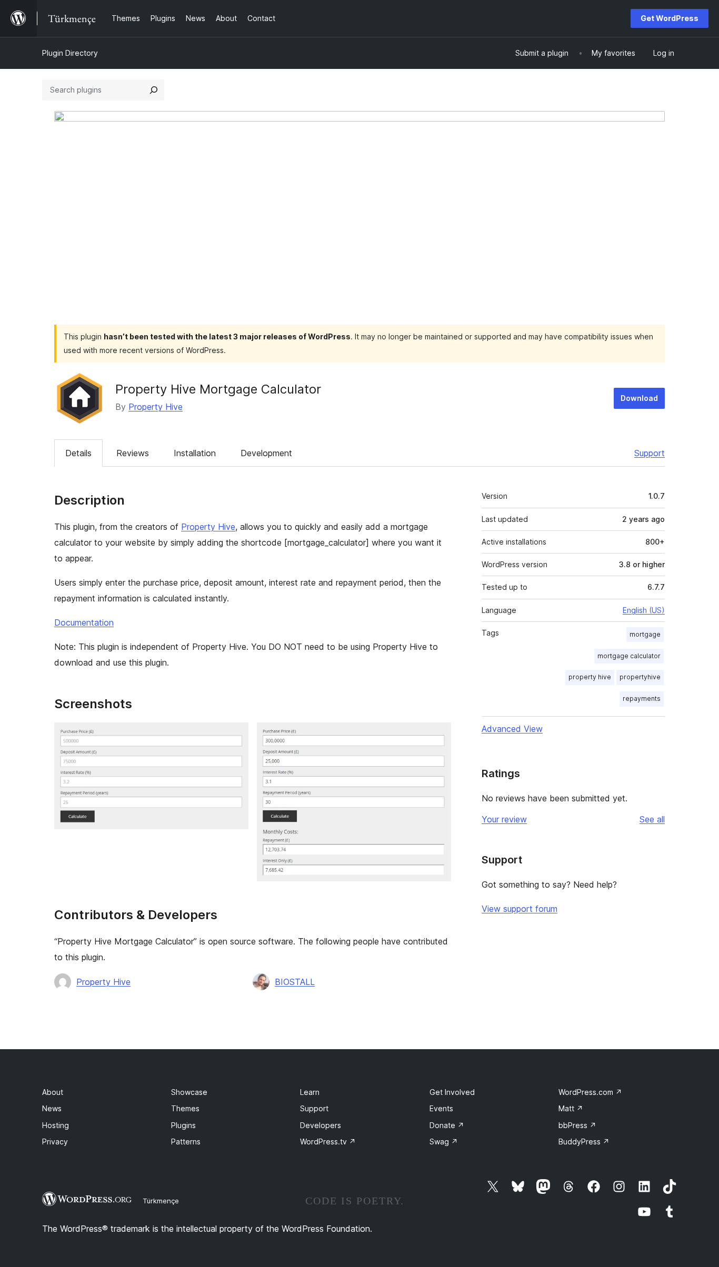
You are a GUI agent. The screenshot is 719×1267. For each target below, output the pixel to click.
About (52, 1092)
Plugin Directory (70, 52)
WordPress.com (590, 1092)
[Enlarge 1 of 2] (234, 736)
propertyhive (640, 677)
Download (639, 398)
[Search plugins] (153, 89)
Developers (320, 1125)
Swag (444, 1141)
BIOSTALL (295, 982)
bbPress (577, 1125)
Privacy (55, 1141)
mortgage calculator (629, 656)
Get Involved (452, 1092)
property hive (589, 677)
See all (652, 819)
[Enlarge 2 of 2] (437, 736)
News (52, 1108)
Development (266, 453)
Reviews (132, 453)
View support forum (519, 908)
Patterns (186, 1141)
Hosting (55, 1125)
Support (649, 453)
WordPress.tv (328, 1141)
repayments (642, 698)
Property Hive (155, 406)
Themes (185, 1108)
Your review (504, 819)
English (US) (644, 610)
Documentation (84, 622)
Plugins (183, 1125)
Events (441, 1108)
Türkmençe (161, 1200)
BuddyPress (584, 1141)
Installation (195, 453)
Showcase (189, 1092)
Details (78, 453)
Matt (570, 1108)
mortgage (645, 634)
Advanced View (512, 728)
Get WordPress (669, 18)
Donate (447, 1125)
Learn (309, 1092)
